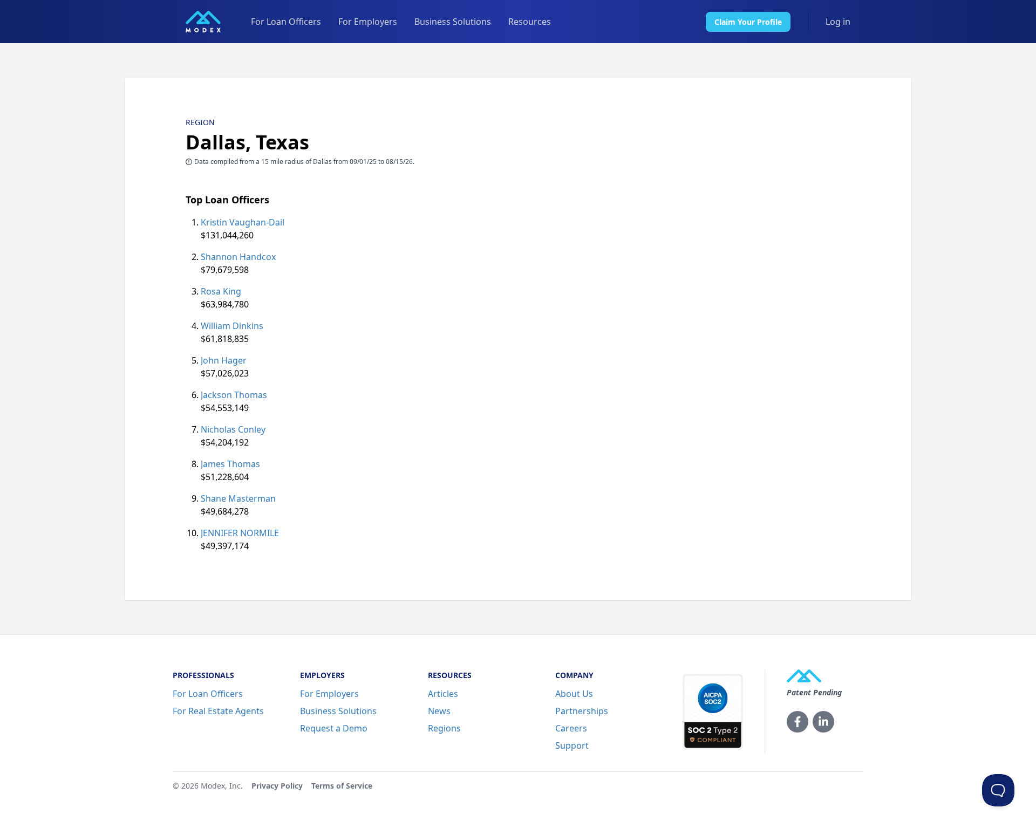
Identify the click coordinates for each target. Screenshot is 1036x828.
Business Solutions (452, 22)
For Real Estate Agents (218, 711)
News (439, 711)
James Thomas (230, 464)
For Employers (367, 22)
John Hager (224, 360)
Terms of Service (341, 786)
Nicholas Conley (233, 429)
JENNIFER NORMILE (240, 533)
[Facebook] (797, 722)
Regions (444, 728)
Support (572, 745)
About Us (574, 694)
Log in (838, 22)
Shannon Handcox (238, 257)
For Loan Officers (286, 22)
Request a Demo (333, 728)
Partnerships (581, 711)
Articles (443, 694)
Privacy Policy (277, 786)
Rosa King (221, 291)
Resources (529, 22)
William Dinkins (232, 326)
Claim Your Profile (748, 22)
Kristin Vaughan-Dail (242, 222)
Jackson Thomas (234, 395)
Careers (571, 728)
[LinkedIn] (823, 722)
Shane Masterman (238, 498)
